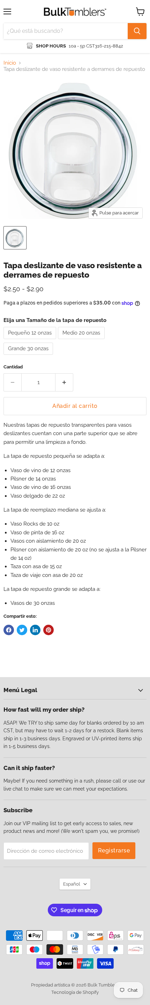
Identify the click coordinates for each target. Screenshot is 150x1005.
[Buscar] (137, 31)
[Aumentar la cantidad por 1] (64, 382)
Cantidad (13, 366)
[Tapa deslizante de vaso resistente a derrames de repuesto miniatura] (15, 238)
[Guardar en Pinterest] (48, 630)
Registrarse (114, 850)
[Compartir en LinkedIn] (35, 630)
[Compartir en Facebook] (8, 630)
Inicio (9, 63)
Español (71, 884)
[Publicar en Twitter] (22, 630)
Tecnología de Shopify (75, 992)
